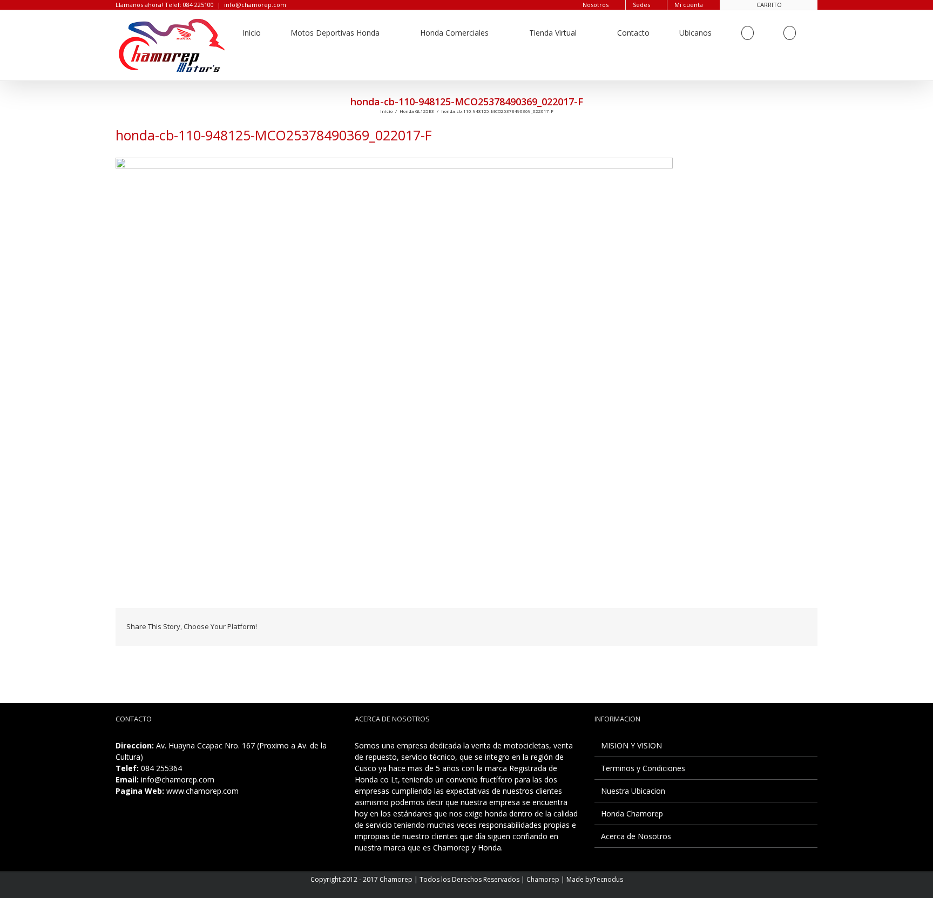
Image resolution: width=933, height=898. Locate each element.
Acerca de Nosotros (636, 836)
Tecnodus (608, 879)
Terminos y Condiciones (643, 768)
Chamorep (542, 879)
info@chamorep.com (255, 5)
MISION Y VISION (631, 745)
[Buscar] (789, 33)
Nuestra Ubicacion (633, 791)
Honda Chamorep (632, 813)
